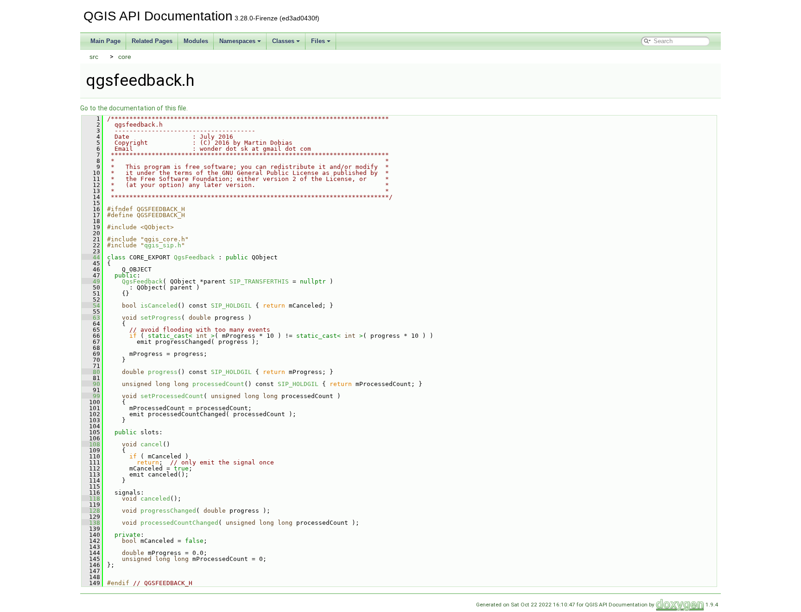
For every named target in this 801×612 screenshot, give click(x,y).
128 (91, 510)
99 (91, 396)
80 (91, 371)
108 (91, 444)
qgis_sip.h (162, 245)
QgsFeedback (194, 257)
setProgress (160, 317)
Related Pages (152, 41)
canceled (155, 498)
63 (91, 317)
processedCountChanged (179, 522)
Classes (283, 41)
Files (318, 41)
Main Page (105, 41)
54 (91, 305)
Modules (196, 41)
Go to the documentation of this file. (134, 108)
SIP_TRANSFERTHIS (259, 281)
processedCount (218, 383)
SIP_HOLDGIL (231, 305)
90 (91, 383)
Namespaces (237, 41)
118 (91, 498)
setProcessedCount (171, 396)
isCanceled (159, 305)
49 (91, 281)
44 (91, 257)
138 (91, 522)
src (93, 56)
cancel (151, 444)
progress (163, 371)
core (124, 56)
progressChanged (168, 510)
